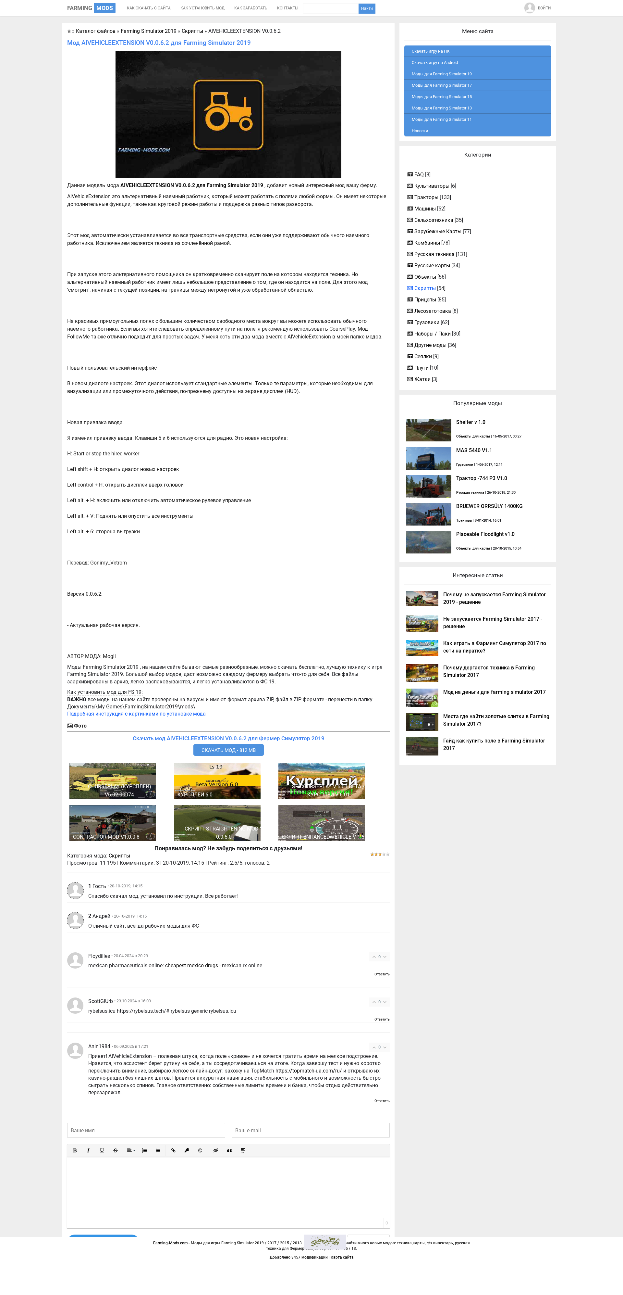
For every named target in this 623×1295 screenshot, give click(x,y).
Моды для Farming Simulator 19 (442, 73)
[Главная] (69, 31)
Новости (420, 130)
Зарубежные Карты (437, 231)
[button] (74, 1150)
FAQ (419, 174)
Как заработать (250, 8)
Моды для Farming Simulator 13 (442, 108)
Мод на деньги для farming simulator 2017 (494, 692)
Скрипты (119, 856)
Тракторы (426, 197)
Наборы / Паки (432, 334)
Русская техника (434, 254)
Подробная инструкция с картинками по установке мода (136, 714)
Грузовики (426, 322)
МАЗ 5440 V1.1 (474, 450)
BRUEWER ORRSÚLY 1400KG (489, 506)
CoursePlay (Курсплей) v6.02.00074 (119, 790)
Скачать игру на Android (435, 62)
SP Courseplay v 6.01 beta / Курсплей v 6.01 (328, 790)
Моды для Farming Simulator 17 (442, 85)
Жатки (422, 379)
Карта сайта (342, 1257)
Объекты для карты (473, 436)
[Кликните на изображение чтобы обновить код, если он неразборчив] (325, 1242)
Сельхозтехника (433, 220)
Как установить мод (202, 8)
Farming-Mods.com (170, 1243)
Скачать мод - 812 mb (229, 750)
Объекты (425, 277)
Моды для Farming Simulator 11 (442, 119)
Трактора (464, 520)
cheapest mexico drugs (191, 965)
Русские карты (432, 265)
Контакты (287, 8)
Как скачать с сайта (149, 8)
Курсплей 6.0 (195, 795)
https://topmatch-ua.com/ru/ (308, 1071)
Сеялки (423, 356)
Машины (425, 209)
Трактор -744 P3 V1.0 (481, 478)
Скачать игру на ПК (430, 51)
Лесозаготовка (432, 311)
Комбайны (427, 243)
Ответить (382, 974)
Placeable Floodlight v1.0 (485, 534)
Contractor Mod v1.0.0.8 (106, 837)
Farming (90, 8)
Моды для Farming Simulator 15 (442, 96)
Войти (544, 8)
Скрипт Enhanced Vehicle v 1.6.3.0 (327, 837)
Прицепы (425, 300)
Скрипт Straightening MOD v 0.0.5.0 (224, 833)
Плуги (421, 368)
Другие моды (430, 345)
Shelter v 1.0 (470, 422)
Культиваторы (431, 186)
